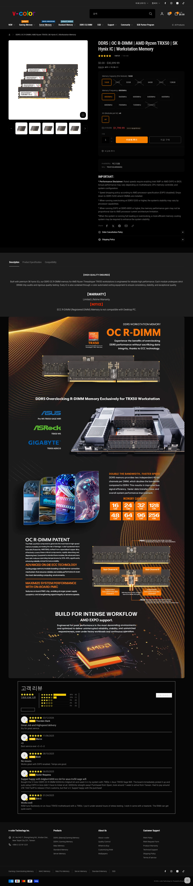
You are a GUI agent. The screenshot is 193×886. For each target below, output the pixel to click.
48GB (139, 82)
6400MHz (151, 97)
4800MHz (108, 97)
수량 (103, 134)
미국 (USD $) (141, 3)
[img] (35, 718)
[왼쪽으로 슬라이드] (11, 128)
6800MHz (108, 105)
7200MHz (137, 105)
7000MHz (123, 105)
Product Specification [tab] (31, 262)
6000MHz (137, 97)
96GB (161, 82)
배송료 (100, 67)
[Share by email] (126, 225)
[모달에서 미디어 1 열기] (48, 80)
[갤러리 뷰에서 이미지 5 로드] (75, 128)
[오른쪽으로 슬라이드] (85, 128)
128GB (172, 82)
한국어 (154, 3)
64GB (150, 82)
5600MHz (123, 97)
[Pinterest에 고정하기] (119, 226)
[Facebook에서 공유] (107, 226)
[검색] (150, 13)
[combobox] (122, 13)
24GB (117, 82)
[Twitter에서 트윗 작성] (113, 226)
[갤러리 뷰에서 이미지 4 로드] (61, 128)
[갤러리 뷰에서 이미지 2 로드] (35, 128)
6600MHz (166, 97)
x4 (105, 119)
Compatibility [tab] (50, 262)
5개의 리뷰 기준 (28, 697)
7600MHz (151, 105)
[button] (179, 14)
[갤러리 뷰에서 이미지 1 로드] (21, 128)
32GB (128, 82)
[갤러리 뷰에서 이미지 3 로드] (48, 128)
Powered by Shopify (178, 881)
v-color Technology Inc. (166, 881)
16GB (106, 82)
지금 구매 (165, 139)
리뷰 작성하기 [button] (164, 695)
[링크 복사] (132, 226)
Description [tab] (14, 262)
